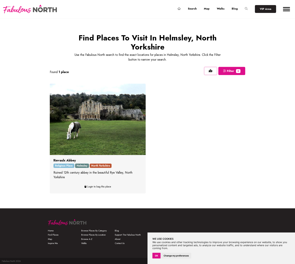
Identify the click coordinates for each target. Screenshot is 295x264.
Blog (235, 9)
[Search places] (246, 9)
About (117, 239)
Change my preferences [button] (176, 255)
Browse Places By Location (93, 234)
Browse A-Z (86, 239)
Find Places (53, 234)
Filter (232, 71)
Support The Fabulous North (128, 234)
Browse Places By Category (94, 230)
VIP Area (265, 9)
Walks (220, 9)
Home (51, 230)
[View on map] (210, 71)
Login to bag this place (99, 186)
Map (207, 9)
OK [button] (156, 255)
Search (192, 9)
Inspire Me (53, 243)
